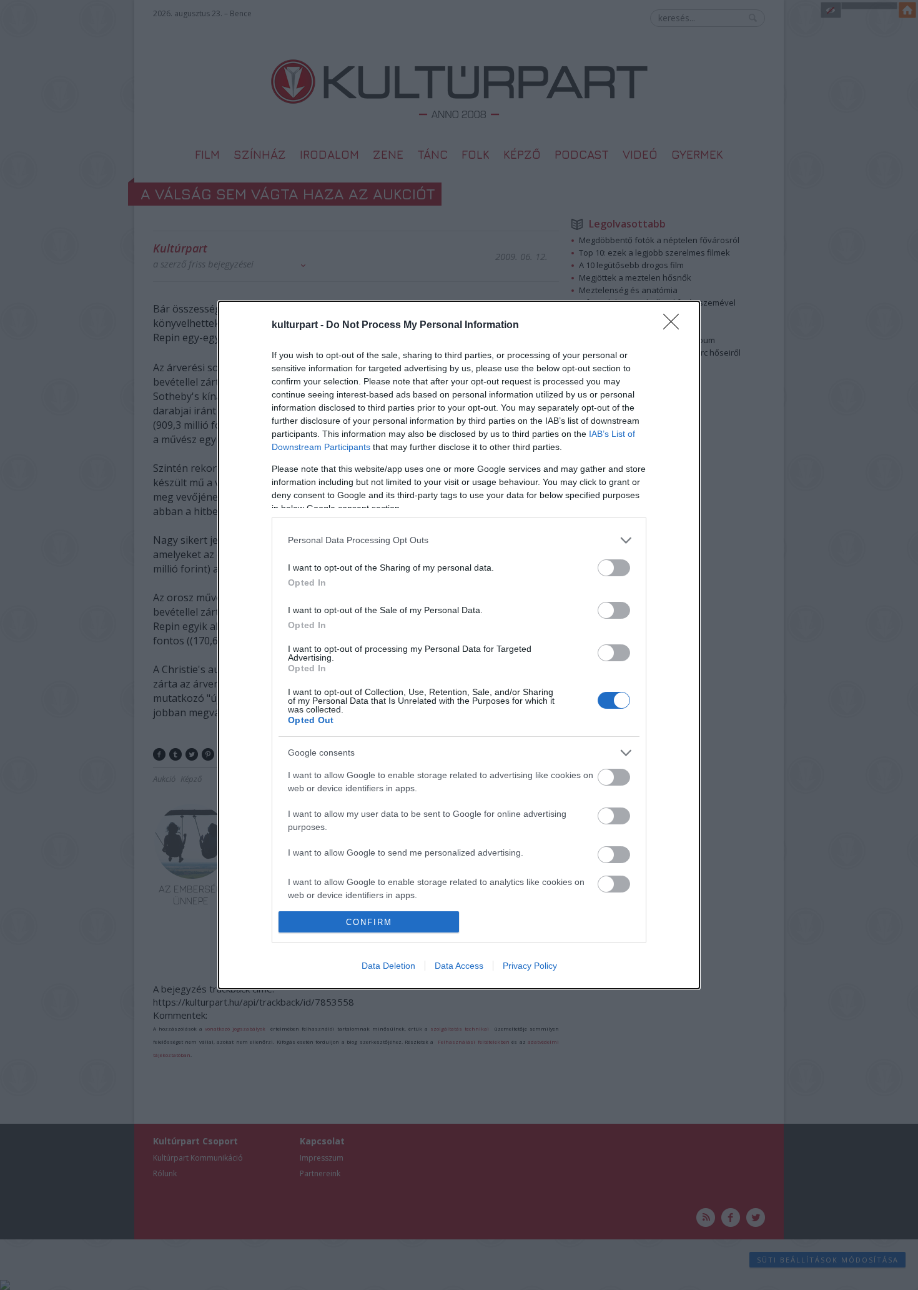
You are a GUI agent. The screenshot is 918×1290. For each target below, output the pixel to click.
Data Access (459, 966)
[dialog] (459, 645)
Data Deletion (388, 966)
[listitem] (459, 540)
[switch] (614, 567)
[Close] (675, 326)
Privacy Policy (530, 966)
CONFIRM (369, 922)
